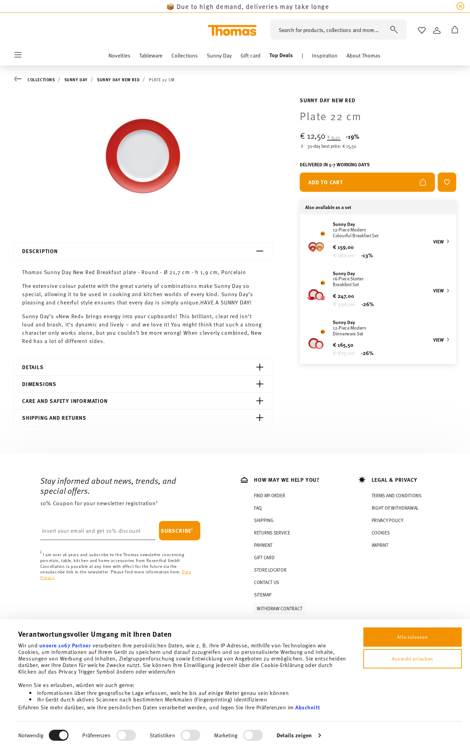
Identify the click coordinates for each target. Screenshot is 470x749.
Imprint (380, 545)
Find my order (269, 495)
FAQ (258, 507)
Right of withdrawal (395, 507)
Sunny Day (76, 79)
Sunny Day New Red (118, 79)
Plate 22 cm (162, 79)
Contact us (266, 582)
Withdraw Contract (279, 608)
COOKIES (381, 532)
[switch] (126, 735)
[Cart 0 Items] (453, 30)
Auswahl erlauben (412, 658)
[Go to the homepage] (232, 30)
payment (263, 545)
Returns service (272, 532)
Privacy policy (387, 520)
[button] (119, 56)
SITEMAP (262, 594)
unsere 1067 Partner (65, 645)
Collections (41, 79)
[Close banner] (460, 6)
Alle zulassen (412, 637)
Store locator (270, 569)
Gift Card (264, 557)
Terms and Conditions (396, 495)
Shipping (264, 520)
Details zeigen (294, 735)
